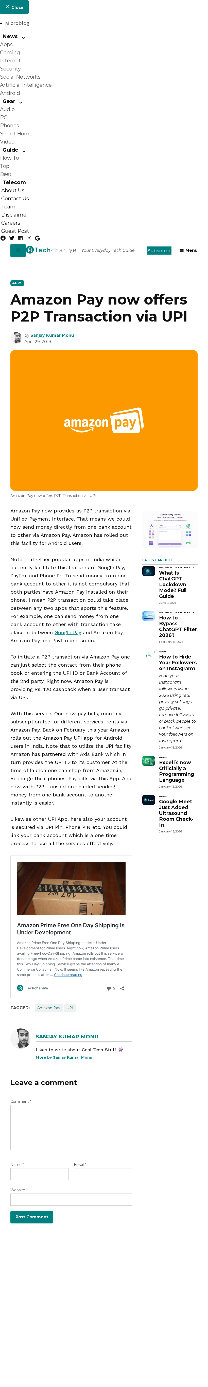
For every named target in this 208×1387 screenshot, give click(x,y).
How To (9, 158)
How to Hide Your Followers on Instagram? (178, 662)
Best (6, 174)
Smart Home (16, 134)
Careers (10, 223)
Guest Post (15, 231)
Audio (7, 109)
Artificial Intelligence (26, 85)
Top (4, 166)
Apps (6, 44)
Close (17, 7)
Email (80, 1164)
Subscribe (159, 250)
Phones (9, 125)
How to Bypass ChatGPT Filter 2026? (178, 626)
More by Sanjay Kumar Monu (64, 1057)
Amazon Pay (48, 1008)
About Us (12, 190)
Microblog (17, 23)
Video (7, 142)
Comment (20, 1101)
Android (10, 93)
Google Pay (68, 632)
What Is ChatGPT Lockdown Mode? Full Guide (172, 584)
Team (8, 207)
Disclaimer (14, 215)
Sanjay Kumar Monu (52, 335)
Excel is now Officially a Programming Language (176, 771)
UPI (69, 1008)
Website (17, 1190)
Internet (10, 61)
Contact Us (15, 198)
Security (10, 69)
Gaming (10, 52)
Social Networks (20, 77)
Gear (9, 101)
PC (3, 117)
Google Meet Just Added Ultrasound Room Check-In (176, 813)
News (10, 36)
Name (17, 1164)
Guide (10, 150)
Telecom (14, 182)
